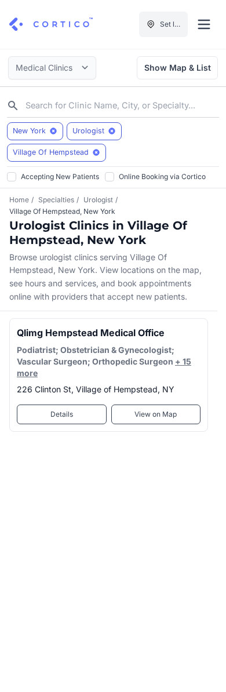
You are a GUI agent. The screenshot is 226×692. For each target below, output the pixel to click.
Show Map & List (177, 67)
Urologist (98, 199)
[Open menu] (204, 24)
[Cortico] (51, 24)
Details (61, 414)
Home (19, 199)
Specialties (56, 199)
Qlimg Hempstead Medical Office (91, 332)
